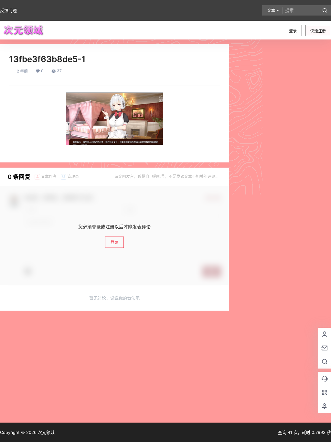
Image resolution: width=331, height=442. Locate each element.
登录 (293, 30)
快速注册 (318, 30)
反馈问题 (8, 10)
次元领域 (46, 432)
